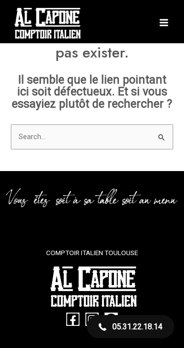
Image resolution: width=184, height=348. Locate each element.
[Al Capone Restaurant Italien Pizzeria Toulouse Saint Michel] (46, 22)
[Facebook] (72, 319)
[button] (130, 326)
